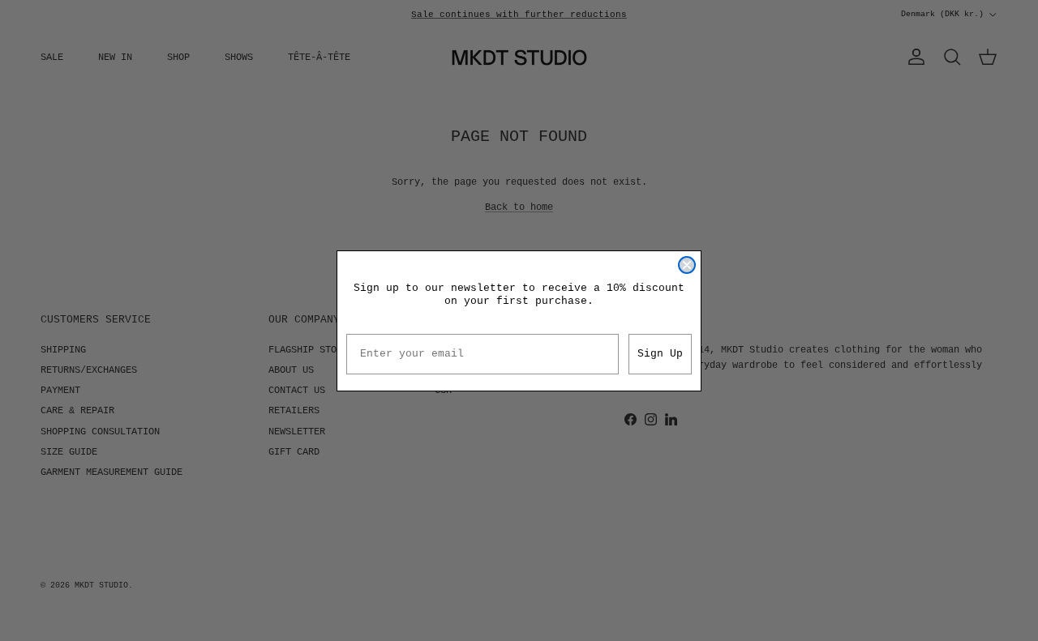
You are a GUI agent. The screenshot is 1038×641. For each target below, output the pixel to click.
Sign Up (660, 354)
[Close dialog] (687, 265)
